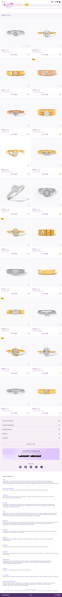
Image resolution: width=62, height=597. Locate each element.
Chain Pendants (39, 553)
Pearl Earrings (12, 505)
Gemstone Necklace (30, 522)
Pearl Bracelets (29, 531)
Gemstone (17, 496)
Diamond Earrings (13, 504)
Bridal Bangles (36, 539)
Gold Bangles (5, 539)
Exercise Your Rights (27, 590)
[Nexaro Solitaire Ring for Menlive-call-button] (60, 253)
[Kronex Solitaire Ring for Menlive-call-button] (60, 293)
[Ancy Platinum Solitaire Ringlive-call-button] (29, 54)
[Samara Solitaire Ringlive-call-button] (29, 134)
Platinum (29, 496)
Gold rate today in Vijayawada (44, 584)
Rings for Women (6, 576)
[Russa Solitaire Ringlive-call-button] (60, 174)
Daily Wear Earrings (7, 506)
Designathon (45, 490)
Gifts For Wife (15, 483)
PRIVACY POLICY (10, 590)
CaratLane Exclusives (8, 488)
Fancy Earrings (44, 505)
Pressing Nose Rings (35, 546)
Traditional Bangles (7, 540)
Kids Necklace (22, 522)
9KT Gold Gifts (46, 483)
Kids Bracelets (22, 531)
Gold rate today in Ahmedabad (21, 585)
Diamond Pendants (14, 553)
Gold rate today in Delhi (8, 584)
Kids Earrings (36, 504)
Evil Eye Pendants (31, 553)
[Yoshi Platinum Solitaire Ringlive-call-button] (29, 413)
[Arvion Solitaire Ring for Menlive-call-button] (60, 413)
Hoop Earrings (51, 504)
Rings (4, 511)
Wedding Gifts (34, 483)
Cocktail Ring (35, 514)
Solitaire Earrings (21, 504)
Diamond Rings (6, 513)
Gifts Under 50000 (38, 481)
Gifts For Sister (34, 482)
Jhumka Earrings (43, 504)
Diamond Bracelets (14, 531)
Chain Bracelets (52, 531)
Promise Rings (11, 515)
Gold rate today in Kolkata (8, 585)
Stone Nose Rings (44, 546)
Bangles (5, 537)
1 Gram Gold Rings (36, 515)
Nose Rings (5, 546)
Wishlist (57, 2)
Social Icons (24, 457)
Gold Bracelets (6, 531)
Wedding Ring (5, 514)
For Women (6, 575)
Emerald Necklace (22, 524)
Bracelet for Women (24, 576)
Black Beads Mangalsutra (8, 562)
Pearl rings (5, 515)
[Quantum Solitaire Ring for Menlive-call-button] (60, 134)
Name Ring (28, 514)
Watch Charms (39, 496)
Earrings (5, 502)
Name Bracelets (6, 532)
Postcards (17, 490)
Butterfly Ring (46, 514)
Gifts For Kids (27, 482)
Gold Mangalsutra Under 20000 (21, 562)
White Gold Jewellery (16, 497)
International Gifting (7, 483)
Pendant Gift (21, 483)
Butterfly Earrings (15, 506)
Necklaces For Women (16, 523)
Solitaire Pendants (22, 553)
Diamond (7, 496)
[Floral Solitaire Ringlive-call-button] (29, 373)
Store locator (39, 490)
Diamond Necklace (14, 522)
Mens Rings (39, 513)
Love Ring (40, 514)
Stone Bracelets (13, 532)
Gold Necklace (6, 522)
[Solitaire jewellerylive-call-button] (29, 333)
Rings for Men (6, 570)
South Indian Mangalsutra (36, 561)
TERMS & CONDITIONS (18, 590)
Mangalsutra (6, 559)
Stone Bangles (43, 539)
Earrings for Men (13, 570)
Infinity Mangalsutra (17, 563)
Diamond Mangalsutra (15, 561)
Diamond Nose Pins (20, 546)
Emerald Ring (22, 514)
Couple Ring (54, 513)
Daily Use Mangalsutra (7, 563)
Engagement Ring (47, 513)
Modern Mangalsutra (25, 561)
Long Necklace (25, 523)
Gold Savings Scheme (30, 490)
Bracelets (5, 529)
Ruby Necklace (38, 522)
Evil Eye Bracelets (37, 531)
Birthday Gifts (5, 482)
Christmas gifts (12, 481)
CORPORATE (34, 590)
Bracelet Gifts (27, 483)
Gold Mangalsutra (6, 561)
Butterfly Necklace (48, 523)
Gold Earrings (5, 504)
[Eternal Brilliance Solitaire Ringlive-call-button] (60, 54)
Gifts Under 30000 (29, 481)
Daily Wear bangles (28, 539)
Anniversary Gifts (13, 482)
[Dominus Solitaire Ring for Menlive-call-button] (60, 94)
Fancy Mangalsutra (47, 561)
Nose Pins (5, 545)
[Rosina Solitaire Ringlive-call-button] (29, 253)
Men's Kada (28, 570)
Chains (44, 496)
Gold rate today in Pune (31, 584)
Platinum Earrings (29, 504)
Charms (33, 496)
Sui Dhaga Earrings (20, 505)
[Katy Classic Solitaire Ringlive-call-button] (60, 333)
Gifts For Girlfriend (49, 482)
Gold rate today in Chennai (9, 583)
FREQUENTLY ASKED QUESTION (53, 590)
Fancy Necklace (13, 524)
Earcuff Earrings (37, 505)
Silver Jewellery (50, 496)
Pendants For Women (43, 576)
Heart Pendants (6, 554)
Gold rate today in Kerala (19, 584)
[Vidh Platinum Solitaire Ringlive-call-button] (60, 214)
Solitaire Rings (26, 513)
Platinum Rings (18, 513)
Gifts (4, 479)
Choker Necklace (46, 522)
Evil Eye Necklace (6, 523)
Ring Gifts (40, 483)
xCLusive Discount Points (42, 590)
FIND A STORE (32, 444)
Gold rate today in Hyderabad (21, 583)
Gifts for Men (5, 481)
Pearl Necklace (54, 522)
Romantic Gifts (21, 482)
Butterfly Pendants (54, 553)
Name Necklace (32, 523)
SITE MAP (5, 590)
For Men (5, 568)
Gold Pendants (6, 553)
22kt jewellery (23, 496)
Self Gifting (11, 490)
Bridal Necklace (6, 524)
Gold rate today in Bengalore (35, 583)
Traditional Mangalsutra (34, 562)
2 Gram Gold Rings (28, 515)
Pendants (5, 551)
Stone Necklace (40, 523)
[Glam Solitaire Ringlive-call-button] (29, 293)
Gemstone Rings (33, 513)
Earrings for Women (15, 576)
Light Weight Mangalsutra (45, 562)
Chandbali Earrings (29, 505)
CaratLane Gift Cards (47, 481)
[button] (34, 595)
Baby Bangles (50, 539)
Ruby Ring (17, 514)
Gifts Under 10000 (20, 481)
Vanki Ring (11, 514)
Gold (4, 496)
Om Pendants (46, 553)
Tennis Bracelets (45, 531)
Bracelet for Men (21, 570)
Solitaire (12, 496)
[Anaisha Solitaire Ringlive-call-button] (29, 214)
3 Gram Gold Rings (19, 515)
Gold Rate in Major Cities (9, 581)
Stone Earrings (51, 505)
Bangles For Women (33, 576)
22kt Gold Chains (30, 524)
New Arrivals (5, 490)
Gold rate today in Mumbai (48, 583)
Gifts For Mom (41, 482)
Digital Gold (22, 490)
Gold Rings (12, 513)
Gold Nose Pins (11, 546)
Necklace (5, 520)
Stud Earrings (5, 505)
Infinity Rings (53, 514)
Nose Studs (27, 546)
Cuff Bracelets (21, 532)
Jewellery (5, 495)
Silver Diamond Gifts (54, 483)
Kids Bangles (20, 539)
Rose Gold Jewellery (7, 497)
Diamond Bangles (13, 539)
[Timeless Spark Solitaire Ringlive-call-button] (29, 174)
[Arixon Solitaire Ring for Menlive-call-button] (29, 94)
